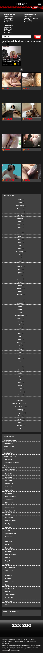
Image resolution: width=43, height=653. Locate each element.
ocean (21, 389)
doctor (21, 309)
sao (21, 352)
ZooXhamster (28, 22)
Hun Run (7, 557)
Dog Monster (8, 561)
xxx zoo (26, 8)
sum (21, 382)
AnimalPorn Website (31, 18)
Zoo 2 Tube (8, 570)
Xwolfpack (8, 524)
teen (21, 233)
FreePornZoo (9, 493)
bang (21, 306)
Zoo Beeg (7, 601)
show (21, 221)
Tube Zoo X (8, 530)
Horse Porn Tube (30, 14)
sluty (21, 291)
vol (21, 227)
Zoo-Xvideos (8, 25)
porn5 (21, 333)
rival (21, 242)
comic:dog (21, 206)
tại (21, 379)
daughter (21, 413)
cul (21, 276)
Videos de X (8, 588)
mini (21, 248)
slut (21, 236)
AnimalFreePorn (9, 14)
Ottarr (6, 564)
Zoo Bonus (8, 517)
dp (21, 255)
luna (21, 239)
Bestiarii (7, 527)
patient (21, 294)
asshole (21, 419)
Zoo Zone (7, 27)
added (21, 202)
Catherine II (8, 29)
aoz (6, 64)
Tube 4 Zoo (28, 20)
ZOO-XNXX (8, 503)
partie (21, 285)
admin (21, 199)
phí (21, 376)
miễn (21, 373)
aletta (21, 385)
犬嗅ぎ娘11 (21, 400)
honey (10, 64)
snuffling (21, 410)
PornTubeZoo (9, 18)
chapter (21, 212)
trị (21, 361)
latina (21, 318)
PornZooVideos (9, 496)
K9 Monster (8, 545)
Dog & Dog (8, 548)
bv (21, 428)
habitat (21, 209)
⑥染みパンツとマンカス (21, 403)
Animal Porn (8, 33)
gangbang (21, 251)
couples (21, 218)
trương (21, 343)
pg (21, 336)
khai (21, 339)
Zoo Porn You (9, 594)
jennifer (21, 392)
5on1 (21, 245)
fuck (21, 224)
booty (21, 322)
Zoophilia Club (9, 533)
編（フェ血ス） (21, 406)
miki (21, 422)
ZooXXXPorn (8, 16)
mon (21, 269)
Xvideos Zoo (8, 20)
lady (21, 416)
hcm (21, 358)
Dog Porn (7, 541)
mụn (21, 367)
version (21, 425)
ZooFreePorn (9, 490)
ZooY (6, 585)
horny (21, 288)
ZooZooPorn (8, 22)
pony (21, 312)
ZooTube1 (7, 551)
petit (21, 272)
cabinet (21, 303)
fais (21, 261)
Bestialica (7, 591)
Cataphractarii (9, 511)
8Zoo (6, 604)
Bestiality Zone (9, 554)
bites (21, 282)
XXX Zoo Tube (9, 582)
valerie (21, 325)
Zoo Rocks (28, 16)
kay (21, 328)
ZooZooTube (8, 500)
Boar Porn (7, 537)
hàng (21, 349)
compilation (21, 315)
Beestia (7, 514)
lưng (21, 370)
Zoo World (8, 598)
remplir (21, 266)
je (21, 258)
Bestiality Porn (9, 520)
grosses (21, 279)
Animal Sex (8, 31)
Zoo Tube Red (9, 567)
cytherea (21, 300)
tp (21, 355)
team (21, 395)
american (21, 215)
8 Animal (7, 578)
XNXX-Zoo (7, 575)
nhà (20, 346)
